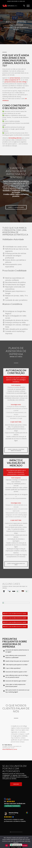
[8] (23, 591)
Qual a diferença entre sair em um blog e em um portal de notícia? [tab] (16, 676)
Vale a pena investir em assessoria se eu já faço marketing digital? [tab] (17, 691)
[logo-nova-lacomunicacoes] (13, 5)
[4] (4, 591)
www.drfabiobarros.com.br (9, 749)
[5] (9, 591)
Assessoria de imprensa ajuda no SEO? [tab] (16, 672)
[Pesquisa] (23, 5)
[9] (27, 591)
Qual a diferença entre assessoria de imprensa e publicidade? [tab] (15, 656)
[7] (18, 591)
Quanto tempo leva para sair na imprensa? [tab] (17, 661)
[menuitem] (23, 5)
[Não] (30, 842)
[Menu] (27, 5)
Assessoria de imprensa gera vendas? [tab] (15, 681)
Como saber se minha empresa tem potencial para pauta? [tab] (15, 685)
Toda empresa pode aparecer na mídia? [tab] (16, 664)
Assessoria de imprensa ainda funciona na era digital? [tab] (17, 651)
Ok (6, 845)
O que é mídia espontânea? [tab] (13, 668)
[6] (13, 591)
